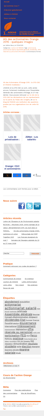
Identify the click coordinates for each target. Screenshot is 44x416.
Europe (29, 320)
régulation (9, 344)
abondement (12, 301)
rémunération (20, 343)
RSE (32, 341)
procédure (13, 341)
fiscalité (9, 323)
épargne (36, 346)
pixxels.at (29, 406)
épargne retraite (12, 350)
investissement (10, 329)
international (11, 326)
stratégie (10, 346)
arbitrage (22, 311)
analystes (13, 311)
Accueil (6, 2)
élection (26, 346)
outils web (36, 332)
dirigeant (33, 317)
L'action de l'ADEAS (17, 48)
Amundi (7, 311)
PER (28, 336)
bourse (36, 314)
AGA (38, 309)
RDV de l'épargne (23, 341)
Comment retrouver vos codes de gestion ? (20, 266)
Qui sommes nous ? (11, 6)
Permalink (22, 51)
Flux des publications (23, 390)
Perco (33, 335)
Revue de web (8, 288)
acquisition (25, 302)
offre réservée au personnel (19, 331)
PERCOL (8, 339)
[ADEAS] (22, 34)
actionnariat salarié (9, 49)
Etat (22, 319)
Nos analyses (32, 285)
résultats (33, 343)
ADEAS (9, 404)
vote (19, 346)
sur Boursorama (9, 378)
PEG (23, 335)
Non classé (19, 285)
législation (21, 329)
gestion (16, 323)
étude (18, 353)
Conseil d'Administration (16, 317)
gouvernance (28, 323)
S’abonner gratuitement (13, 10)
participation (12, 335)
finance (36, 320)
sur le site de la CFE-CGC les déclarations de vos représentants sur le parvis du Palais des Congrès (21, 97)
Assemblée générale (22, 49)
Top (4, 409)
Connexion (7, 390)
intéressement (26, 326)
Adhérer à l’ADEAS (11, 14)
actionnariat (32, 48)
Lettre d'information (29, 282)
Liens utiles (7, 285)
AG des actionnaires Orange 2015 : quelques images (21, 40)
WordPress (33, 404)
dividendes (33, 49)
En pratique (29, 279)
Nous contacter (10, 18)
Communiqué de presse (12, 279)
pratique (18, 338)
